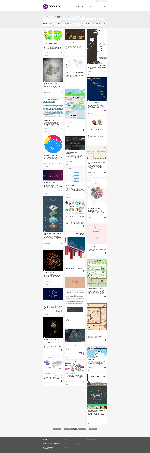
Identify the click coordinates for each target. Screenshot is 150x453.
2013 (80, 16)
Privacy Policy (45, 449)
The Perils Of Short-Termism (93, 102)
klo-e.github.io (68, 129)
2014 (76, 16)
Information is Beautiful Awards (53, 6)
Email (76, 439)
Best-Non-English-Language (91, 19)
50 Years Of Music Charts (49, 182)
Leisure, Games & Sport (68, 23)
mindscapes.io (90, 252)
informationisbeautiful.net (91, 439)
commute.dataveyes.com (48, 311)
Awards (83, 6)
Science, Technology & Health (55, 25)
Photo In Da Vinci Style (70, 42)
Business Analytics (70, 25)
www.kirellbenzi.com (47, 281)
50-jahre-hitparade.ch (47, 190)
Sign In (93, 1)
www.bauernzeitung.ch (69, 381)
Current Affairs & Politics (90, 23)
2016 (69, 16)
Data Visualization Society (54, 443)
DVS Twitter (78, 443)
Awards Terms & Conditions (48, 447)
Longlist (64, 19)
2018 (62, 16)
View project (46, 55)
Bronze (69, 19)
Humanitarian (60, 23)
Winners (48, 19)
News (79, 6)
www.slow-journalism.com (48, 52)
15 (82, 428)
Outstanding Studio (100, 19)
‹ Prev (59, 428)
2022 (55, 16)
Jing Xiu (67, 314)
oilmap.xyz (89, 367)
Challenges (49, 12)
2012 (83, 16)
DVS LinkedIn (78, 444)
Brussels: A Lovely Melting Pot (50, 155)
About (75, 6)
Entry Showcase (93, 6)
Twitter (43, 1)
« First (55, 428)
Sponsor (105, 6)
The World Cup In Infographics (50, 43)
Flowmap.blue (69, 344)
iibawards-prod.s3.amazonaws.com (92, 296)
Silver (61, 19)
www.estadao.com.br (91, 139)
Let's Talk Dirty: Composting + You (95, 288)
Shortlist (56, 19)
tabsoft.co (45, 128)
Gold (52, 19)
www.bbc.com (90, 110)
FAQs (88, 6)
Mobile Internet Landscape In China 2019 (96, 65)
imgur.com (89, 217)
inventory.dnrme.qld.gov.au (70, 161)
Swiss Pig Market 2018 (70, 373)
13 (77, 428)
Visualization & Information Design (98, 25)
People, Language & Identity (100, 23)
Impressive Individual (81, 19)
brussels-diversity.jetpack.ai (48, 163)
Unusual (63, 25)
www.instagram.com (47, 243)
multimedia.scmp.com (69, 82)
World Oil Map (91, 359)
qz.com (67, 194)
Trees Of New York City (71, 121)
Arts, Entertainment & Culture (51, 23)
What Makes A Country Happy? (94, 208)
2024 (47, 16)
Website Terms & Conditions (48, 448)
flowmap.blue (68, 353)
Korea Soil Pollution (70, 263)
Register (89, 1)
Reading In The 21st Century (93, 332)
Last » (95, 428)
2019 (58, 16)
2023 (51, 16)
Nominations (100, 6)
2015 (73, 16)
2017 (65, 16)
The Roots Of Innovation (49, 272)
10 (69, 428)
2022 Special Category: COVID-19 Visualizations (83, 25)
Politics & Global (46, 25)
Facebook (45, 1)
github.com (89, 71)
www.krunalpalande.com (91, 172)
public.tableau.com (47, 92)
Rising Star (74, 19)
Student (105, 71)
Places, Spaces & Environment (79, 23)
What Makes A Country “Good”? (50, 373)
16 (85, 428)
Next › (91, 428)
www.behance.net (69, 270)
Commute (46, 302)
